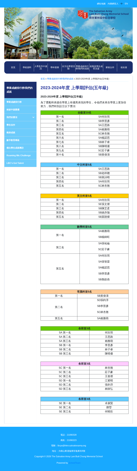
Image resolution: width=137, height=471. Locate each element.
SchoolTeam (74, 463)
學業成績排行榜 (14, 102)
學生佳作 (11, 125)
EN (126, 4)
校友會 (124, 67)
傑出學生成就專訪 (15, 148)
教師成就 (11, 132)
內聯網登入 (113, 4)
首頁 (13, 67)
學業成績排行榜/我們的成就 (60, 79)
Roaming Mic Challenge (19, 155)
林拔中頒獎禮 (13, 109)
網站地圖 (101, 4)
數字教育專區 (13, 140)
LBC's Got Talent (15, 163)
